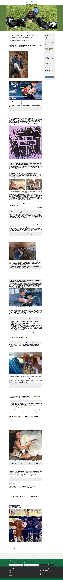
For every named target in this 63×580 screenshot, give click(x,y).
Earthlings (26, 337)
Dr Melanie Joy (12, 405)
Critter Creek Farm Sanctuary (24, 191)
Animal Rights (14, 548)
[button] (49, 77)
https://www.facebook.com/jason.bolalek (15, 504)
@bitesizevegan (17, 408)
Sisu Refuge (12, 424)
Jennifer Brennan (32, 32)
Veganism (19, 548)
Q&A (16, 548)
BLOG (10, 572)
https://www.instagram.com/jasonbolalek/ (15, 503)
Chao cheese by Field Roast (36, 396)
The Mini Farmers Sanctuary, (36, 100)
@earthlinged (16, 409)
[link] (18, 3)
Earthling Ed (12, 409)
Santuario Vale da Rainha (14, 426)
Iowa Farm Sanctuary (13, 421)
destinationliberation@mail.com (13, 487)
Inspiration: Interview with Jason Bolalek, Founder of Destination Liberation (48, 45)
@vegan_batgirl (18, 406)
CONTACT (10, 575)
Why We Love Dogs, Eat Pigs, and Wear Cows (25, 405)
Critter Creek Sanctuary (13, 417)
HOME (10, 570)
